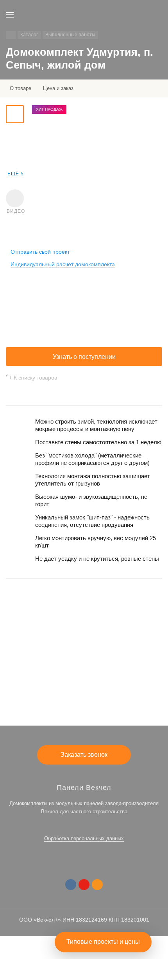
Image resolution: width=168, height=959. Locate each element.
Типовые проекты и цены (103, 941)
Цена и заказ (58, 88)
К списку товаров (35, 377)
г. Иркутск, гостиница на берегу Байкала (53, 651)
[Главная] (11, 35)
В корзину (84, 694)
